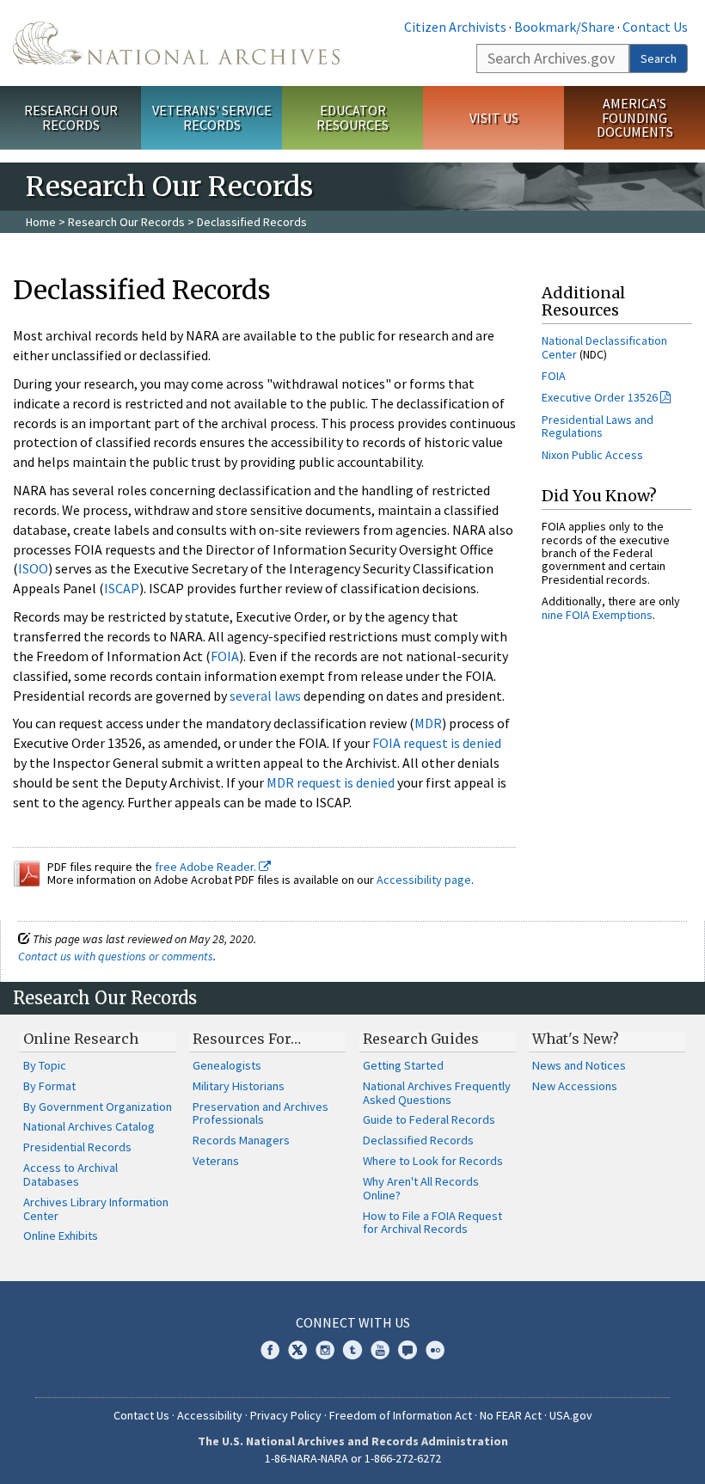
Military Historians (239, 1086)
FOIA (225, 656)
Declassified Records (418, 1140)
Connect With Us (353, 1322)
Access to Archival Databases (70, 1174)
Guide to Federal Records (429, 1119)
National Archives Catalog (89, 1126)
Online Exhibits (60, 1235)
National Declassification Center (604, 347)
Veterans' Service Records (212, 117)
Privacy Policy (286, 1415)
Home (41, 222)
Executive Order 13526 (600, 397)
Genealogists (227, 1065)
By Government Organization (97, 1106)
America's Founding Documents (635, 118)
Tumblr (352, 1350)
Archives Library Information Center (96, 1208)
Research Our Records (71, 117)
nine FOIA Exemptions (597, 614)
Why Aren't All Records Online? (421, 1188)
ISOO (33, 568)
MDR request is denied (331, 782)
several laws (265, 695)
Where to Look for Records (433, 1160)
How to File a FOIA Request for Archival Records (432, 1222)
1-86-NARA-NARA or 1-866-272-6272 (353, 1458)
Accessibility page (424, 879)
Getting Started (403, 1065)
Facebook (270, 1350)
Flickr (435, 1350)
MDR (428, 723)
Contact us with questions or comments (115, 956)
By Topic (44, 1065)
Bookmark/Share (564, 26)
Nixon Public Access (592, 455)
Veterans (216, 1160)
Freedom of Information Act (400, 1415)
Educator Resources (352, 117)
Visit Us (493, 117)
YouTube (380, 1350)
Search (659, 58)
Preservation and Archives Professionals (260, 1113)
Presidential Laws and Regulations (597, 426)
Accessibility (209, 1415)
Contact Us (655, 26)
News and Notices (579, 1065)
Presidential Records (77, 1147)
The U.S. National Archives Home (176, 42)
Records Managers (241, 1140)
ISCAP (121, 588)
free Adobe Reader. (207, 866)
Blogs (407, 1350)
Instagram (325, 1350)
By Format (49, 1086)
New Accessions (574, 1086)
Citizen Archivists (455, 26)
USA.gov (570, 1415)
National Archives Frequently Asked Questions (437, 1092)
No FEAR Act (511, 1415)
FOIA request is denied (436, 742)
